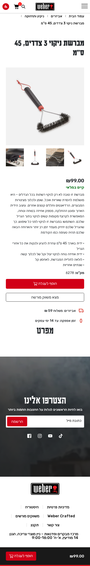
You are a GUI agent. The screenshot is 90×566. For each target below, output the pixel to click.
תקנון (35, 525)
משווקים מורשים (27, 516)
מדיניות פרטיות (58, 507)
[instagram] (40, 436)
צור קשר (53, 525)
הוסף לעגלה (23, 556)
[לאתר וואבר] (45, 7)
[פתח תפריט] (84, 6)
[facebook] (29, 436)
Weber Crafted (61, 516)
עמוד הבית (76, 16)
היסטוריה (32, 507)
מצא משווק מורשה (45, 297)
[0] (16, 6)
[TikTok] (60, 436)
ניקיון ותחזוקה (34, 16)
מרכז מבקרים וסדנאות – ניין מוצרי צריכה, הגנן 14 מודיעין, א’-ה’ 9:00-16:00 (43, 536)
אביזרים (56, 16)
